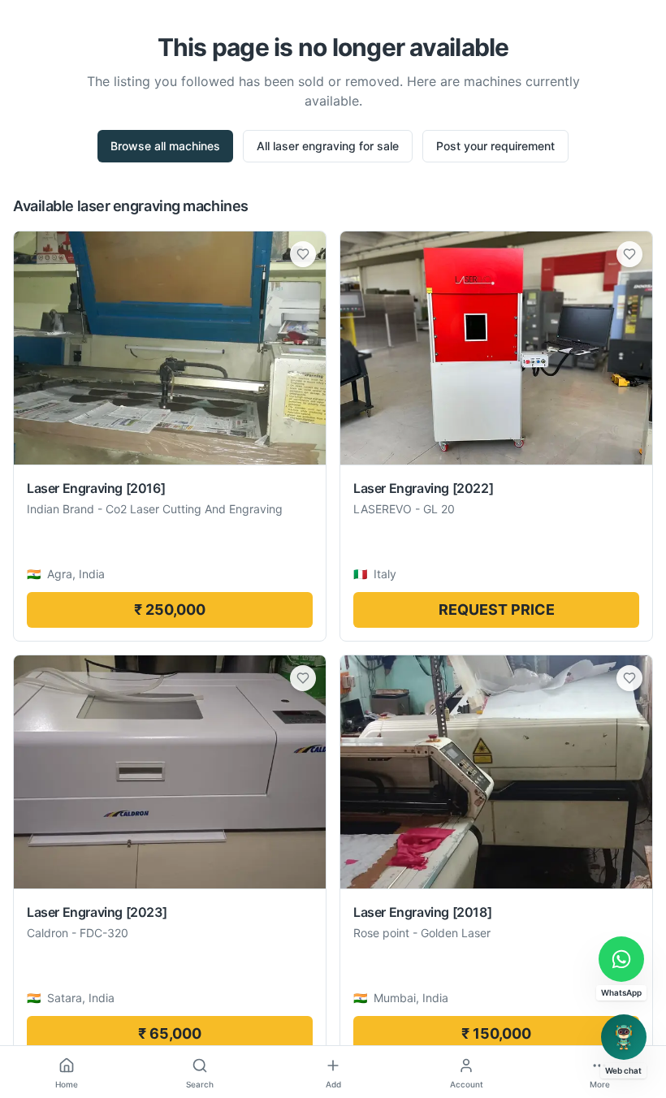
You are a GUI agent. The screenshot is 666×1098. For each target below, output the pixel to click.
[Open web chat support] (624, 1037)
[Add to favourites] (303, 254)
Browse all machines (165, 146)
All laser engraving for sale (328, 146)
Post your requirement (495, 146)
